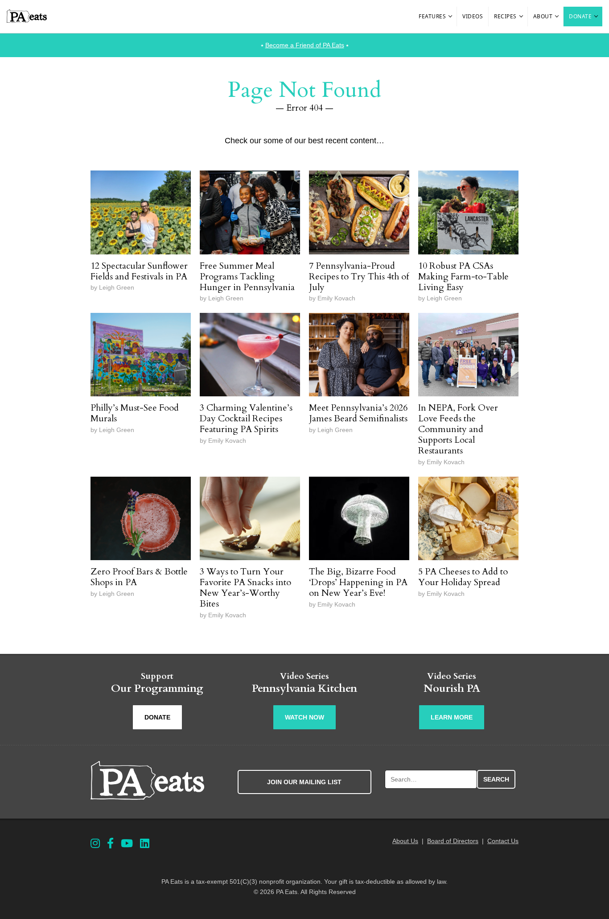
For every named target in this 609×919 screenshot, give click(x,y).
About (543, 16)
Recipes (505, 16)
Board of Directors (452, 840)
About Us (405, 840)
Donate (580, 16)
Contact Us (502, 840)
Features (432, 16)
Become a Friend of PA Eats (304, 45)
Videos (472, 16)
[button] (451, 16)
